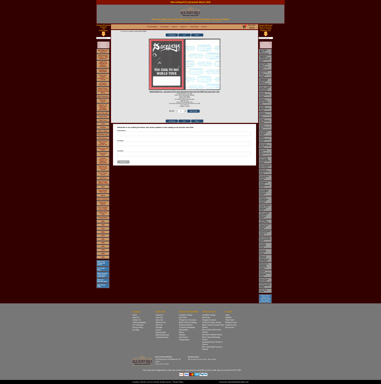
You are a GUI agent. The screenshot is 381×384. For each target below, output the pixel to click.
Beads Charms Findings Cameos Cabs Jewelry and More (103, 91)
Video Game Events (263, 290)
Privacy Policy (194, 26)
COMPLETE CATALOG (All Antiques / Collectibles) (103, 64)
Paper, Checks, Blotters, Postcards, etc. (102, 143)
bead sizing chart (162, 335)
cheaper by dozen (209, 320)
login (227, 315)
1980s (103, 253)
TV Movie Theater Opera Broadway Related (265, 285)
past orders (229, 320)
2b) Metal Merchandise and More (265, 114)
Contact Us (183, 26)
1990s (103, 257)
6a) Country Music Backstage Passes (265, 145)
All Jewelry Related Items (103, 84)
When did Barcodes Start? (102, 280)
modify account (231, 322)
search (158, 330)
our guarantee (137, 325)
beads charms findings (188, 322)
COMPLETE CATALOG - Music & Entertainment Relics (265, 59)
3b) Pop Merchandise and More (265, 127)
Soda (102, 186)
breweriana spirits (185, 325)
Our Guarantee (164, 26)
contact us (136, 320)
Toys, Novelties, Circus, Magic (103, 208)
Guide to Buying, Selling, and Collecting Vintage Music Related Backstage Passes (265, 298)
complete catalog (185, 315)
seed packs (183, 337)
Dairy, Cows (103, 120)
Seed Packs (102, 178)
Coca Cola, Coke (103, 113)
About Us (174, 26)
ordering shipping (139, 322)
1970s (103, 250)
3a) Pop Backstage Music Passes (265, 121)
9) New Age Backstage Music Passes (265, 171)
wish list (159, 325)
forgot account (231, 325)
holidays (182, 335)
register (228, 317)
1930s (103, 235)
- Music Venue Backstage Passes (264, 227)
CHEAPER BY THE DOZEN (103, 70)
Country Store (103, 116)
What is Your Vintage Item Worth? (101, 263)
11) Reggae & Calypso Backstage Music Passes (265, 185)
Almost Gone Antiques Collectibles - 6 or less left (103, 77)
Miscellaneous (103, 138)
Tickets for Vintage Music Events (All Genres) (264, 200)
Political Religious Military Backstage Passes (265, 274)
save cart (159, 320)
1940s (103, 239)
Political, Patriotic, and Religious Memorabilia (103, 161)
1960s (103, 246)
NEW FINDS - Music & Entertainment (264, 52)
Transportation (102, 217)
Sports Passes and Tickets (264, 279)
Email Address (121, 130)
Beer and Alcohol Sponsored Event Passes (265, 239)
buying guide (161, 332)
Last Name (120, 151)
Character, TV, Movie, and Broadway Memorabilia (103, 107)
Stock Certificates (103, 199)
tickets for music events (211, 322)
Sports (103, 195)
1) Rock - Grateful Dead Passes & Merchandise (265, 88)
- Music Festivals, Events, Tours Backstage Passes (265, 208)
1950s (103, 243)
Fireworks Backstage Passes (263, 251)
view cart (159, 317)
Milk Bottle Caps (103, 134)
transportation (184, 340)
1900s (103, 225)
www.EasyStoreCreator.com (238, 382)
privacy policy (137, 327)
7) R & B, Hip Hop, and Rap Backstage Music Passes (265, 160)
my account (229, 327)
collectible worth (162, 337)
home (134, 315)
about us (135, 317)
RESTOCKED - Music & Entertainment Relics (264, 66)
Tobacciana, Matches (103, 203)
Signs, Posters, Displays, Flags (103, 182)
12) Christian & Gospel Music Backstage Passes (264, 192)
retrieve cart (161, 322)
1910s (103, 228)
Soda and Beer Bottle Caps (102, 191)
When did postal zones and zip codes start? (102, 275)
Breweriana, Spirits (103, 100)
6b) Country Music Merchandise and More (265, 152)
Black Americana (103, 96)
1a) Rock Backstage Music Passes (265, 94)
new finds (183, 317)
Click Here (142, 31)
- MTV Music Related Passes (264, 221)
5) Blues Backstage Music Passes (265, 139)
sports (181, 332)
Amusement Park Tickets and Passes (265, 233)
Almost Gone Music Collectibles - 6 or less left (265, 74)
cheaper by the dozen (187, 320)
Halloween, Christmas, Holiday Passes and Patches (264, 258)
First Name (120, 140)
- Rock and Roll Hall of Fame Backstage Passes (264, 215)
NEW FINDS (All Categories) (103, 51)
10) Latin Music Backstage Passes (264, 178)
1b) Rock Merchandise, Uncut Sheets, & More (265, 102)
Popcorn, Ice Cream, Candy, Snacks (102, 168)
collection (159, 315)
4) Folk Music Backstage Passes (264, 133)
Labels (103, 124)
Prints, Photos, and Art (103, 173)
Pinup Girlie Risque (103, 154)
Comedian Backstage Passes (263, 245)
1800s (103, 221)
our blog (135, 330)
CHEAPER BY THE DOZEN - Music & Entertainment (264, 82)
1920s (103, 232)
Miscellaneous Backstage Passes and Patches (264, 266)
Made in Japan (102, 131)
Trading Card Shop (103, 213)
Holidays (103, 127)
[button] (172, 34)
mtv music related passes (212, 335)
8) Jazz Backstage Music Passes (265, 166)
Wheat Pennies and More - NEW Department (103, 57)
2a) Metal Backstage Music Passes (265, 108)
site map (159, 327)
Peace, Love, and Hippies (103, 149)
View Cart (204, 26)
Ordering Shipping (152, 26)
